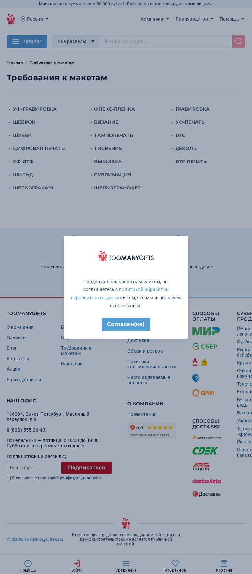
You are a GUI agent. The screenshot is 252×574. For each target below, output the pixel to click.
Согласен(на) (126, 324)
